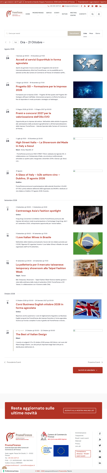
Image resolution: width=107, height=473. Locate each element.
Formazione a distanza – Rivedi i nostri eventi (82, 454)
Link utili (78, 446)
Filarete (69, 471)
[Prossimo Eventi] (9, 42)
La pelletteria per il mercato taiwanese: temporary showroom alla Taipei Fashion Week (41, 268)
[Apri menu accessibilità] (4, 468)
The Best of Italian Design (31, 334)
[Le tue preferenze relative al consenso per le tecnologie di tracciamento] (11, 471)
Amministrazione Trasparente (80, 434)
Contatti (82, 14)
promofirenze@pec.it (28, 465)
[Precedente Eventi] (5, 42)
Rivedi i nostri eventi (82, 438)
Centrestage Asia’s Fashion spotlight (38, 210)
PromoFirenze (38, 13)
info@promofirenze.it (12, 465)
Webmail (78, 441)
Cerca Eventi (74, 33)
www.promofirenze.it (51, 471)
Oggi (15, 42)
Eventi (56, 13)
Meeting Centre (73, 14)
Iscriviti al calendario (86, 370)
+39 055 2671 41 (13, 458)
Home (28, 14)
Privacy (77, 444)
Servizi (49, 13)
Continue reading (24, 75)
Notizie (65, 14)
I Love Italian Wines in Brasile (33, 237)
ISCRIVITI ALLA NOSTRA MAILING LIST (80, 410)
